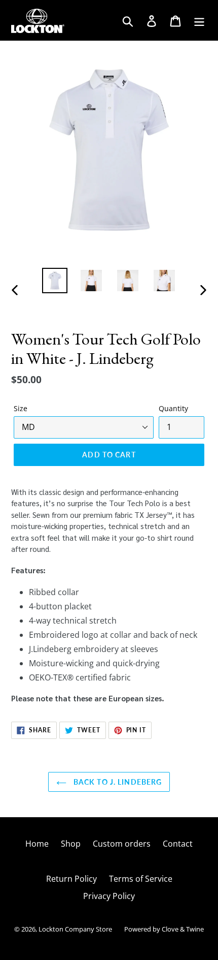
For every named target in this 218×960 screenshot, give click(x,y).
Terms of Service (140, 878)
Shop (71, 843)
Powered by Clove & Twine (164, 929)
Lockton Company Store (75, 929)
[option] (55, 280)
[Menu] (200, 20)
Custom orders (122, 843)
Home (37, 843)
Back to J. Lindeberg (116, 782)
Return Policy (71, 878)
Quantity (173, 408)
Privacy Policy (109, 896)
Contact (178, 843)
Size (20, 408)
